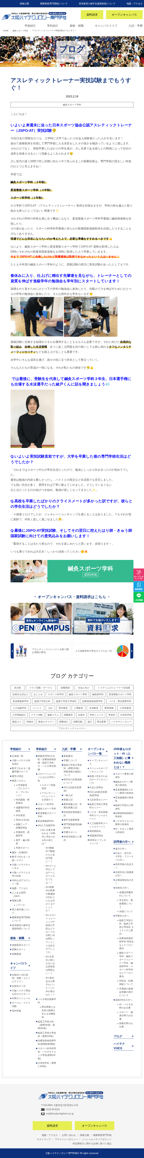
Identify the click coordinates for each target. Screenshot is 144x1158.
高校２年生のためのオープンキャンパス (98, 779)
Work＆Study (22, 819)
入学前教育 (125, 708)
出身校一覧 (17, 756)
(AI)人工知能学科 (46, 825)
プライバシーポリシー (66, 1139)
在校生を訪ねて (20, 694)
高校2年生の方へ (123, 1000)
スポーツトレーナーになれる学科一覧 (47, 777)
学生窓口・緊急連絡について (126, 903)
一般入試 (68, 795)
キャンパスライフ (106, 25)
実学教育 (63, 708)
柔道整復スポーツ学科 (120, 694)
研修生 (30, 721)
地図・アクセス (135, 3)
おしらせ (38, 694)
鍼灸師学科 (98, 694)
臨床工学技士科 (42, 701)
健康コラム (53, 715)
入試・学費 (136, 25)
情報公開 (24, 3)
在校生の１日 (19, 986)
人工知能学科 (20, 708)
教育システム (19, 780)
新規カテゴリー (46, 721)
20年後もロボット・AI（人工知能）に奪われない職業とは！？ (122, 758)
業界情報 (109, 708)
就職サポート (19, 949)
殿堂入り (16, 721)
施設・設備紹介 (20, 852)
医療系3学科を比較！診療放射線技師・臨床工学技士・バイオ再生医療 (47, 763)
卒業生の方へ (122, 915)
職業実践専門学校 (102, 1135)
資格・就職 (77, 25)
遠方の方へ (121, 848)
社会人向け (84, 687)
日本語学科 (126, 715)
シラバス (20, 905)
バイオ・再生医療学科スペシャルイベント (98, 815)
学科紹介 (52, 25)
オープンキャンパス (124, 14)
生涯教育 (93, 708)
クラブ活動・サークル (40, 687)
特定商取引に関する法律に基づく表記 (92, 1143)
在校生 (81, 715)
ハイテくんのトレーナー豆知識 (114, 687)
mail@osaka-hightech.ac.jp (60, 1113)
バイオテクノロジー (121, 721)
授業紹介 (63, 721)
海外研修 (16, 1010)
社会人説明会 (96, 787)
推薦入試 (68, 799)
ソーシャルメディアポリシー (97, 1139)
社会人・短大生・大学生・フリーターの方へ (124, 856)
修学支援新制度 (72, 819)
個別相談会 (95, 831)
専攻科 (111, 715)
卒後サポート (23, 848)
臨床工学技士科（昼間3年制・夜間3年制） (46, 1025)
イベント (37, 708)
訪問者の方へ (122, 841)
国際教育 (68, 715)
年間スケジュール (21, 998)
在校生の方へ (122, 887)
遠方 (89, 721)
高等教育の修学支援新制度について (97, 3)
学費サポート (70, 832)
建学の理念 (17, 776)
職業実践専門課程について (54, 3)
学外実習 (20, 815)
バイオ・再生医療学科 (120, 701)
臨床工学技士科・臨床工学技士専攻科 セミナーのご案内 (126, 927)
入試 (50, 708)
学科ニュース (96, 715)
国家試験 (78, 721)
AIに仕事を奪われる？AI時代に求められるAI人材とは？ (48, 837)
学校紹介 (30, 25)
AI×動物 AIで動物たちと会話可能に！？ (50, 855)
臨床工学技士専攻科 (66, 701)
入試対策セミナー (98, 799)
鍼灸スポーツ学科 (72, 104)
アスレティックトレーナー (72, 728)
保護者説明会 (96, 835)
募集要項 (68, 756)
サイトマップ (44, 1139)
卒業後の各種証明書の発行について (126, 992)
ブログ (118, 1036)
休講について (126, 911)
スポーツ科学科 (56, 694)
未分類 (17, 687)
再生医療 (101, 721)
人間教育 (78, 708)
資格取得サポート (21, 945)
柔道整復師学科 (21, 701)
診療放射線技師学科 (92, 701)
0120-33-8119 (53, 1109)
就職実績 (65, 687)
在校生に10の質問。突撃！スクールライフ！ (21, 978)
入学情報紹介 (19, 715)
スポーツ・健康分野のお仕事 (126, 1015)
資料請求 (92, 14)
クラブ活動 (36, 715)
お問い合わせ (69, 1135)
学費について (70, 760)
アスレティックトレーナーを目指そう (48, 796)
